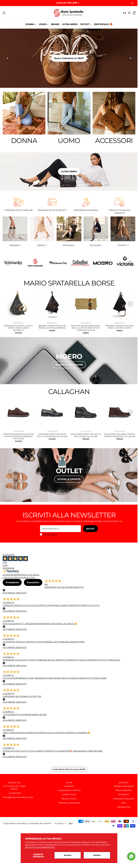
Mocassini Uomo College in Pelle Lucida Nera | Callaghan (52, 435)
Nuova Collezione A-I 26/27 (69, 58)
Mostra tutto (30, 24)
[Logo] (35, 263)
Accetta (67, 855)
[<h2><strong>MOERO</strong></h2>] (69, 360)
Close (132, 3)
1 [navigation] (67, 83)
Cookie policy (69, 794)
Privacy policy (50, 534)
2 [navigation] (71, 83)
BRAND (55, 24)
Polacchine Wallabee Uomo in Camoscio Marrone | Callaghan (119, 435)
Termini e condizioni (69, 803)
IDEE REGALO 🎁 (103, 24)
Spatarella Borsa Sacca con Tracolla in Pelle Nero (120, 327)
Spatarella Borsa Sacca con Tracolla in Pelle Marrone (52, 327)
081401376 (16, 793)
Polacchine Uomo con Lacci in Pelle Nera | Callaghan (86, 435)
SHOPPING (124, 782)
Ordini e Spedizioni (124, 786)
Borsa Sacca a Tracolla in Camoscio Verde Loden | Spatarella (18, 328)
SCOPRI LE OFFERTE (68, 479)
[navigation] (8, 58)
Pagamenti (123, 794)
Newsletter (123, 807)
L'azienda (69, 786)
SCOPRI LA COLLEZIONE (69, 364)
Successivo (33, 582)
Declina (97, 855)
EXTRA (69, 782)
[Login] (129, 13)
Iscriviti (90, 528)
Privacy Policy (69, 799)
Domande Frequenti (123, 799)
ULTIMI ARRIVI (70, 24)
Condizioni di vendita (68, 790)
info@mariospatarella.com (18, 797)
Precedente (12, 582)
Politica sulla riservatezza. (40, 847)
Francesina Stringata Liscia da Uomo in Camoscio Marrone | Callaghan (18, 436)
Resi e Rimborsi (124, 790)
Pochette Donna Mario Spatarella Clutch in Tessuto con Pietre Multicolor (86, 328)
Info (123, 803)
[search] (4, 13)
